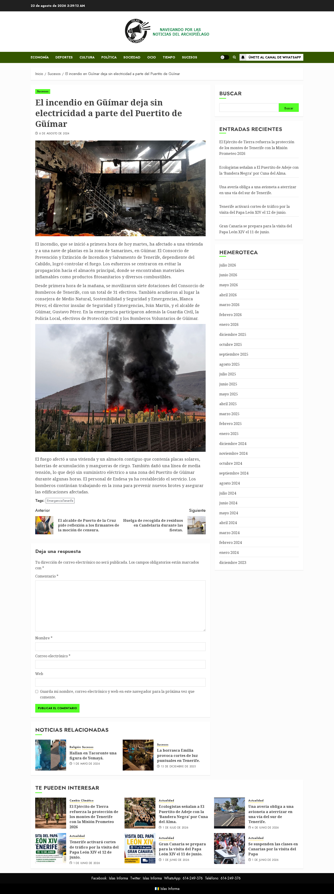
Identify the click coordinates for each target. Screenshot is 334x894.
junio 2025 (228, 384)
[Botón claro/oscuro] (224, 57)
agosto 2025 (229, 364)
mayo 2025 (228, 394)
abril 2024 (228, 522)
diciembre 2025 (232, 334)
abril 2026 (228, 294)
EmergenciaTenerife (60, 500)
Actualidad (166, 801)
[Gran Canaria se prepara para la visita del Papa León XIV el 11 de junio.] (140, 848)
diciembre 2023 (232, 562)
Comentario (46, 576)
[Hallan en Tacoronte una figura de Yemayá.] (50, 755)
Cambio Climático (82, 801)
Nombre (43, 637)
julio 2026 (227, 265)
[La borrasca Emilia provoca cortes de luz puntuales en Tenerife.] (138, 755)
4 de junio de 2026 (265, 828)
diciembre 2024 (232, 443)
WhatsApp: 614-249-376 (183, 878)
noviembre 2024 (233, 453)
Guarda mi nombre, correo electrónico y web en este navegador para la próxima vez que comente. (117, 694)
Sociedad (131, 57)
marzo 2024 (229, 532)
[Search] (234, 57)
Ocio (151, 57)
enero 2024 (229, 552)
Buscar (230, 93)
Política (109, 57)
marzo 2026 (229, 304)
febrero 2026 (230, 314)
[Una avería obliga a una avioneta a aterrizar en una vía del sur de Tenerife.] (229, 813)
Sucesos (189, 57)
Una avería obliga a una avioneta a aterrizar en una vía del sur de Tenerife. (257, 190)
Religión (75, 747)
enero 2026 (229, 324)
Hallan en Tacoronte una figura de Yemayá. (93, 756)
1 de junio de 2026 (86, 863)
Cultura (87, 57)
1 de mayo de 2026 (86, 764)
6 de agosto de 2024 (54, 134)
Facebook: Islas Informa (109, 878)
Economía (40, 57)
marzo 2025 (229, 413)
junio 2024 (228, 503)
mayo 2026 (228, 285)
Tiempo (169, 57)
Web (39, 673)
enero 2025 (229, 433)
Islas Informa (169, 888)
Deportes (64, 57)
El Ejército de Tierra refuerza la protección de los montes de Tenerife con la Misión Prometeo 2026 (256, 148)
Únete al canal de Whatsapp (275, 57)
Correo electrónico (52, 655)
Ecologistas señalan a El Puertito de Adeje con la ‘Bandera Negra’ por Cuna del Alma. (183, 814)
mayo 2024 (228, 512)
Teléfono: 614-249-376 (223, 878)
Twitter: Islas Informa (146, 878)
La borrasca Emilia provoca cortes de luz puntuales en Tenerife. (178, 755)
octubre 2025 (230, 344)
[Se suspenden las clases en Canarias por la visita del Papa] (229, 848)
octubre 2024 (230, 463)
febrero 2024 (230, 542)
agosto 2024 (229, 483)
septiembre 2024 (233, 473)
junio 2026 (228, 275)
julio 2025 (227, 374)
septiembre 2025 (233, 354)
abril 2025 (228, 404)
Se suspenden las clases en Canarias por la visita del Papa (273, 849)
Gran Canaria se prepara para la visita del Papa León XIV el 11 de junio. (182, 849)
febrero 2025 (230, 423)
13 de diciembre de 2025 (178, 766)
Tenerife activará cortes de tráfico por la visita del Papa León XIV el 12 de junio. (94, 849)
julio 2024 (227, 493)
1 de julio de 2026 (175, 828)
